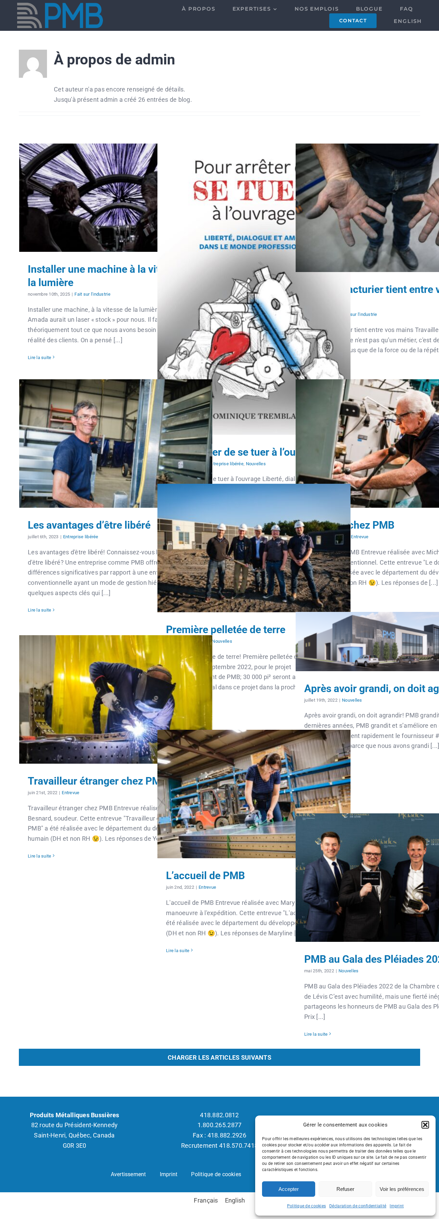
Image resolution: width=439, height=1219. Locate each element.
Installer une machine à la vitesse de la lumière (116, 197)
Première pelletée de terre (254, 548)
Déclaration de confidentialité (357, 1206)
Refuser (345, 1189)
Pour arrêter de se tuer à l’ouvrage (254, 289)
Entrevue (359, 536)
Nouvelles (256, 463)
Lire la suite (39, 357)
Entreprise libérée (226, 463)
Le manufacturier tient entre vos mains (392, 208)
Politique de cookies (306, 1206)
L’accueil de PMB (254, 794)
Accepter (288, 1189)
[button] (425, 1124)
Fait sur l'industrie (92, 294)
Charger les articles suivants (219, 1057)
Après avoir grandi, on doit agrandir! (392, 641)
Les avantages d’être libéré (116, 443)
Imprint (397, 1206)
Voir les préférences (402, 1189)
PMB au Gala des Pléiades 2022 (392, 877)
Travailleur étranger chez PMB (116, 699)
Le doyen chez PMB (392, 443)
